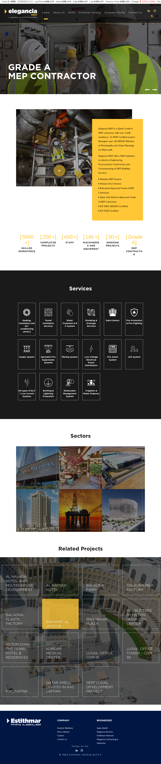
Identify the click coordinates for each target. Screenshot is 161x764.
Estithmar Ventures (105, 735)
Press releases (63, 731)
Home (46, 12)
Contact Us (135, 12)
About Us (59, 12)
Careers (60, 735)
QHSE (71, 12)
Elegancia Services (105, 731)
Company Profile (114, 12)
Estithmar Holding (90, 12)
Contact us (62, 739)
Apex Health (102, 728)
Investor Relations (65, 728)
